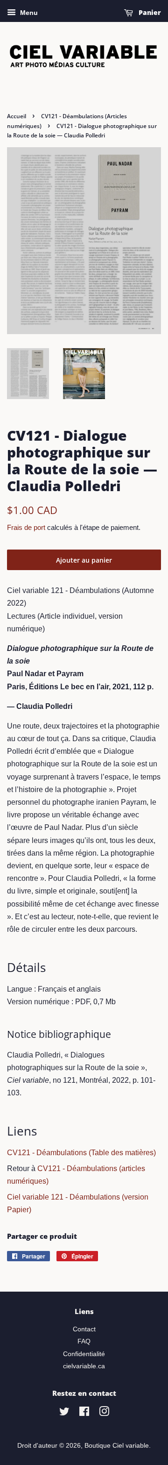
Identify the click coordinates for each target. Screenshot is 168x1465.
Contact (84, 1329)
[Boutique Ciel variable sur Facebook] (84, 1413)
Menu (28, 12)
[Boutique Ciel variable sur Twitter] (64, 1413)
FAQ (84, 1341)
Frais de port (26, 527)
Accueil (16, 116)
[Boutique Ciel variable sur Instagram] (104, 1413)
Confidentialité (84, 1354)
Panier (149, 12)
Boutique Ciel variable (116, 1445)
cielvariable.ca (84, 1366)
